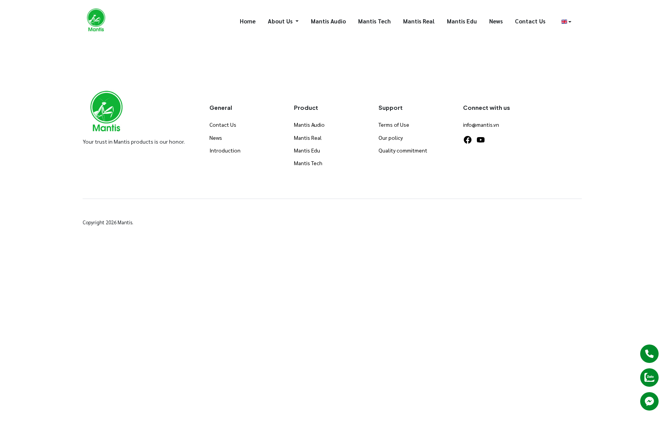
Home (248, 21)
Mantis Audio (328, 21)
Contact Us (530, 21)
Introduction (225, 150)
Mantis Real (419, 21)
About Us (281, 21)
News (496, 21)
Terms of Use (393, 124)
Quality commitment (402, 150)
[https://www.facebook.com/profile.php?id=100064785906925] (467, 140)
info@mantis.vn (481, 124)
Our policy (390, 137)
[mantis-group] (96, 20)
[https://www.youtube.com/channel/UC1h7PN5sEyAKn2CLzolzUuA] (480, 140)
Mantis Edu (462, 21)
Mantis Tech (374, 21)
